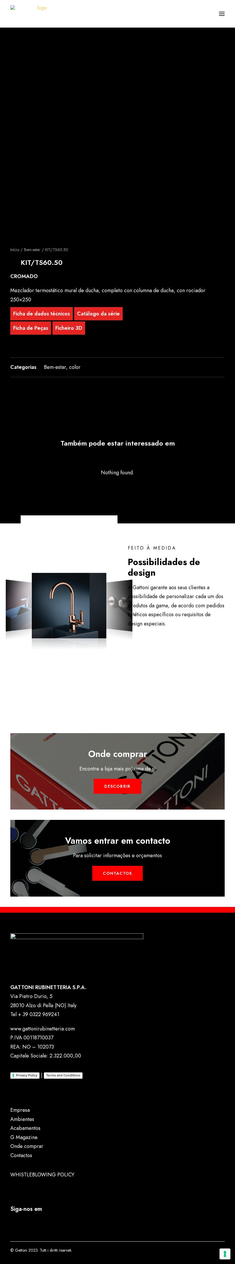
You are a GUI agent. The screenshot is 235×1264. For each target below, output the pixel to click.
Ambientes (22, 1119)
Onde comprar (26, 1146)
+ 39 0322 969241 (38, 1014)
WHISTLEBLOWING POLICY (42, 1174)
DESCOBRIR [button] (117, 786)
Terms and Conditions (63, 1075)
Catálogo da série (98, 313)
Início (14, 250)
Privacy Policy (26, 1075)
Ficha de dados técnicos (41, 313)
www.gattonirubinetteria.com (42, 1028)
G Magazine (24, 1137)
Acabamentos (25, 1128)
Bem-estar (32, 250)
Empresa (20, 1110)
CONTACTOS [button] (117, 873)
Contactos (21, 1155)
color (75, 367)
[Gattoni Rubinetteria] (39, 13)
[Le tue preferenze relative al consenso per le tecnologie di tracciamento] (225, 1253)
